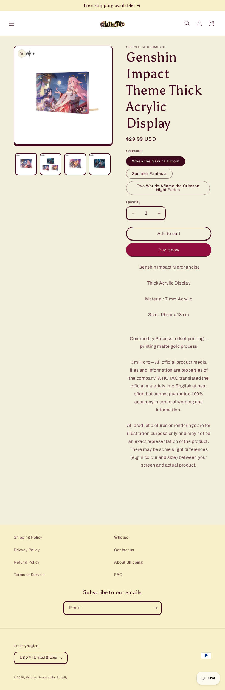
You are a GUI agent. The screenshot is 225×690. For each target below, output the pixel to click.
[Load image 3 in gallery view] (75, 164)
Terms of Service (29, 575)
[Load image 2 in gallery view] (51, 164)
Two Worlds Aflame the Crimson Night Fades (168, 188)
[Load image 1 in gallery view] (26, 164)
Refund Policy (27, 562)
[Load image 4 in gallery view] (100, 164)
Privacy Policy (27, 550)
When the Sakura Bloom (155, 161)
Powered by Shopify (53, 677)
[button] (11, 23)
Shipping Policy (28, 537)
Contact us (124, 550)
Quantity (133, 202)
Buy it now (168, 250)
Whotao (121, 537)
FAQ (118, 575)
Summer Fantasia (149, 174)
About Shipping (128, 562)
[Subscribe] (155, 608)
